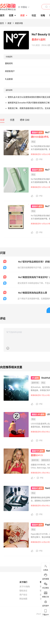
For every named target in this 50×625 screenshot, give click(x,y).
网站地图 (23, 599)
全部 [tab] (2, 119)
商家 (22, 15)
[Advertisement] (25, 402)
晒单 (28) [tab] (24, 119)
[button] (24, 6)
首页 (2, 23)
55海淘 (8, 7)
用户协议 (23, 595)
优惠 (11, 15)
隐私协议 (23, 590)
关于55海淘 (24, 586)
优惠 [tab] (12, 119)
